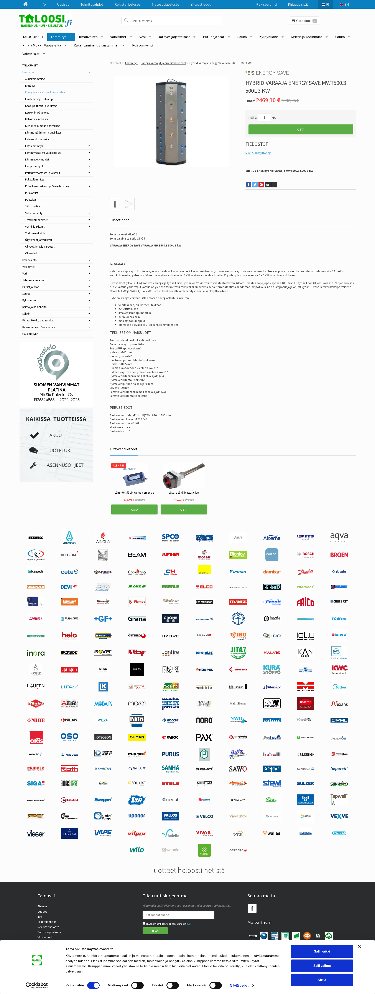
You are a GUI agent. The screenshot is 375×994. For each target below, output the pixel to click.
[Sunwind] (339, 785)
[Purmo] (137, 756)
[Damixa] (272, 572)
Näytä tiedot (239, 985)
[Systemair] (170, 805)
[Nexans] (339, 705)
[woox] (204, 856)
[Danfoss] (305, 574)
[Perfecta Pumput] (238, 738)
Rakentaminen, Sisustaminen (96, 45)
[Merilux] (272, 688)
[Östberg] (238, 851)
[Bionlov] (238, 558)
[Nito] (137, 726)
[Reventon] (339, 755)
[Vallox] (170, 819)
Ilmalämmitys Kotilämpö (39, 99)
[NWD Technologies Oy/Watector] (238, 723)
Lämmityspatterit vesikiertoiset (43, 153)
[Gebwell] (35, 622)
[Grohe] (170, 622)
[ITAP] (137, 655)
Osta (300, 129)
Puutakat (30, 200)
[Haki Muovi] (305, 619)
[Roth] (69, 771)
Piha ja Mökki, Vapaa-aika (41, 45)
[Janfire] (170, 655)
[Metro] (305, 690)
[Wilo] (137, 854)
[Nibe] (35, 721)
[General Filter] (69, 620)
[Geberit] (339, 602)
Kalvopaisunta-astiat (37, 119)
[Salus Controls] (137, 769)
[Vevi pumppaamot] (305, 822)
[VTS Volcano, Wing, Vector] (238, 835)
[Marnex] (170, 690)
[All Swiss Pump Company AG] (170, 540)
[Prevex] (69, 755)
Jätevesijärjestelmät (174, 36)
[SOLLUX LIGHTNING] (137, 785)
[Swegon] (103, 801)
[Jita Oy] (238, 658)
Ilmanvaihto (88, 36)
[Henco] (103, 638)
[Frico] (305, 605)
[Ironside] (69, 655)
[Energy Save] (238, 587)
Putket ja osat (213, 36)
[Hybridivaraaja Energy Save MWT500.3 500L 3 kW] (171, 133)
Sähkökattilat (33, 206)
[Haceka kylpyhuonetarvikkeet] (272, 621)
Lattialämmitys (34, 146)
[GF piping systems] (103, 621)
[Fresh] (272, 603)
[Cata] (69, 573)
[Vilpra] (137, 835)
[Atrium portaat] (103, 560)
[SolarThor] (103, 789)
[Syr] (137, 804)
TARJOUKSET (33, 36)
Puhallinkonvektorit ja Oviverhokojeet (47, 186)
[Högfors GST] (204, 638)
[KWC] (339, 675)
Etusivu (42, 906)
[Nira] (103, 721)
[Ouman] (137, 740)
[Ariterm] (69, 558)
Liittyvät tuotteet (124, 449)
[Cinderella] (103, 573)
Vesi (142, 36)
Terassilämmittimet (36, 220)
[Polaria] (35, 755)
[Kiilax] (137, 675)
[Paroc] (170, 738)
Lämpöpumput (34, 166)
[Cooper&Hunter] (170, 575)
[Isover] (103, 655)
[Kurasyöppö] (272, 673)
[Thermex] (69, 818)
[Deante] (339, 574)
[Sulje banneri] (359, 946)
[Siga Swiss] (35, 784)
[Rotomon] (103, 771)
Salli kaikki (322, 951)
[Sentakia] (305, 770)
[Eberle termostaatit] (170, 587)
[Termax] (35, 818)
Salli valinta (322, 966)
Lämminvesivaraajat (37, 159)
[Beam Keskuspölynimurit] (137, 556)
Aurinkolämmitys (35, 79)
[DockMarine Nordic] (103, 590)
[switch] (137, 985)
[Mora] (137, 704)
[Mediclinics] (204, 688)
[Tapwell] (339, 804)
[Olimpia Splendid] (305, 721)
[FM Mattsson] (204, 603)
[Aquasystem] (305, 539)
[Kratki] (238, 671)
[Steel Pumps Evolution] (204, 785)
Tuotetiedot (119, 219)
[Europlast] (35, 606)
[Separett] (339, 770)
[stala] (170, 784)
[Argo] (35, 559)
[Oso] (69, 740)
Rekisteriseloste (127, 4)
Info (42, 4)
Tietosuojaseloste (165, 4)
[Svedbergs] (35, 800)
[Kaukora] (69, 671)
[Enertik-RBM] (272, 588)
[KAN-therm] (339, 658)
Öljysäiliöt (31, 253)
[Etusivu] (25, 4)
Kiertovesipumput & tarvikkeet (42, 126)
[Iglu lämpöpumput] (305, 639)
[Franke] (238, 603)
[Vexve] (339, 818)
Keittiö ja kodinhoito (306, 36)
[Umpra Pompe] (103, 819)
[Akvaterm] (137, 539)
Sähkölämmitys (34, 213)
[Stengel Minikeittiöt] (238, 785)
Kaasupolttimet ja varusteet (41, 106)
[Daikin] (238, 572)
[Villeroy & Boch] (69, 838)
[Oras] (36, 743)
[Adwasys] (69, 543)
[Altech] (238, 542)
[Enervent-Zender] (305, 587)
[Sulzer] (305, 784)
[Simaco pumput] (69, 785)
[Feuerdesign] (103, 607)
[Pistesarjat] (305, 738)
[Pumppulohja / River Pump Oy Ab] (103, 757)
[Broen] (339, 556)
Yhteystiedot (201, 4)
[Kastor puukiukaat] (36, 675)
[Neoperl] (305, 709)
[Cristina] (204, 577)
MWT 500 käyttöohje (258, 153)
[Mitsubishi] (69, 706)
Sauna (242, 36)
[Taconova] (204, 803)
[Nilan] (69, 721)
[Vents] (272, 820)
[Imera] (339, 641)
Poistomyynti (142, 45)
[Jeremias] (204, 654)
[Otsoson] (103, 739)
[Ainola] (103, 543)
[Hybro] (170, 636)
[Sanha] (170, 772)
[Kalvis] (272, 653)
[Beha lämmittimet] (170, 555)
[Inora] (35, 655)
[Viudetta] (170, 836)
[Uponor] (137, 818)
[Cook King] (137, 574)
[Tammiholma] (305, 804)
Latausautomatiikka (37, 139)
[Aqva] (339, 541)
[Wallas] (272, 835)
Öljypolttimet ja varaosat (39, 246)
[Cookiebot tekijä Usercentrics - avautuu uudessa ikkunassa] (37, 985)
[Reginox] (272, 755)
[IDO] (272, 637)
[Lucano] (137, 688)
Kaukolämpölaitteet (37, 112)
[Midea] (339, 692)
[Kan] (305, 657)
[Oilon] (272, 721)
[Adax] (35, 540)
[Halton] (339, 624)
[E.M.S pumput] (137, 587)
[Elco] (204, 588)
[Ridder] (35, 770)
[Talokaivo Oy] (238, 800)
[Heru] (137, 638)
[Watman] (305, 839)
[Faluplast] (69, 604)
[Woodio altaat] (170, 851)
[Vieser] (35, 835)
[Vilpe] (103, 835)
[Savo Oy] (204, 769)
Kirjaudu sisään (299, 4)
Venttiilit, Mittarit (34, 226)
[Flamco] (137, 606)
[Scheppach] (272, 771)
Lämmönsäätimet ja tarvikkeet (43, 132)
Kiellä (322, 980)
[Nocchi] (170, 722)
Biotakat (30, 86)
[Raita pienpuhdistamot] (238, 758)
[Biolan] (204, 560)
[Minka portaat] (35, 707)
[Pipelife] (272, 738)
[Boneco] (271, 560)
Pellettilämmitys (34, 179)
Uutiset (63, 4)
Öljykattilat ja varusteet (38, 240)
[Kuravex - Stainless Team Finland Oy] (305, 675)
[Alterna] (272, 540)
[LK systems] (103, 690)
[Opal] (339, 721)
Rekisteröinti (266, 4)
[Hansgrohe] (35, 636)
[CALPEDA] (35, 576)
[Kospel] (204, 670)
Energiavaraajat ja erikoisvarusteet (45, 92)
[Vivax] (204, 835)
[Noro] (204, 722)
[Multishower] (238, 706)
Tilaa (155, 931)
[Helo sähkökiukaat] (69, 640)
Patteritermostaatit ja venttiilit (42, 173)
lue (188, 923)
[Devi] (69, 588)
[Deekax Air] (35, 588)
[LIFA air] (69, 687)
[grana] (137, 620)
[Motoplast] (170, 709)
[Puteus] (204, 760)
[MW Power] (272, 707)
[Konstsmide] (170, 673)
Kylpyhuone (268, 36)
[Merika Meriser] (238, 688)
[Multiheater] (204, 707)
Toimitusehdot (91, 4)
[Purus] (170, 755)
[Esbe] (339, 588)
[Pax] (204, 740)
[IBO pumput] (238, 639)
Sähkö (340, 36)
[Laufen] (35, 688)
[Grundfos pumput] (204, 619)
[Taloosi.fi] (47, 20)
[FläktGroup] (170, 604)
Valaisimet (118, 36)
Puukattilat (31, 193)
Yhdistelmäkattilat (35, 233)
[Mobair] (103, 704)
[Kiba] (103, 675)
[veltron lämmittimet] (238, 821)
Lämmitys (58, 36)
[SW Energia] (69, 802)
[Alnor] (204, 540)
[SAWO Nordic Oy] (238, 770)
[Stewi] (272, 786)
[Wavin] (339, 835)
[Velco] (204, 817)
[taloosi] (272, 804)
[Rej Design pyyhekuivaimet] (305, 755)
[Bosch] (305, 557)
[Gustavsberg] (238, 624)
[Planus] (339, 739)
